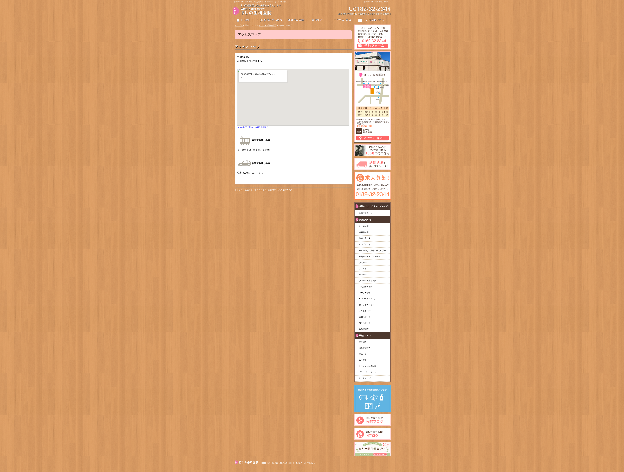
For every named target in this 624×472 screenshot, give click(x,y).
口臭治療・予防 (365, 286)
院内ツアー (364, 354)
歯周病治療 (364, 232)
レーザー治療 (364, 292)
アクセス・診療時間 (267, 25)
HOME (243, 20)
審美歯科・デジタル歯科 (369, 256)
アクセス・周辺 (342, 20)
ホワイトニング (365, 268)
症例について (364, 317)
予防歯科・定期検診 (367, 280)
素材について (364, 323)
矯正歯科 (363, 274)
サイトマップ (364, 378)
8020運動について (367, 298)
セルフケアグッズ (366, 305)
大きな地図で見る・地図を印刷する (252, 127)
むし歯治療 (364, 226)
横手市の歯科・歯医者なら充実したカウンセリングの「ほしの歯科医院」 (261, 2)
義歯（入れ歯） (366, 238)
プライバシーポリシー (368, 372)
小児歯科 (363, 262)
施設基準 (363, 360)
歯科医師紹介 (364, 348)
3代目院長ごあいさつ (269, 20)
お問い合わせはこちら (373, 20)
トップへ (239, 25)
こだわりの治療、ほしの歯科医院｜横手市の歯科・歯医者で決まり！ (291, 463)
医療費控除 (364, 329)
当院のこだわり (365, 213)
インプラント (364, 244)
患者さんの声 (297, 20)
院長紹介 (363, 342)
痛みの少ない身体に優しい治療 (372, 250)
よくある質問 (364, 311)
